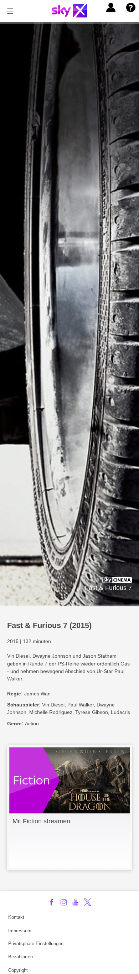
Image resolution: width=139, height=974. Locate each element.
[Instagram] (63, 902)
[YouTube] (75, 902)
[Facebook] (51, 902)
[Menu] (10, 11)
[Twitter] (87, 902)
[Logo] (69, 10)
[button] (110, 7)
